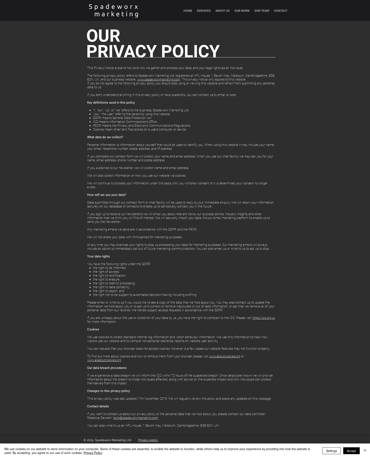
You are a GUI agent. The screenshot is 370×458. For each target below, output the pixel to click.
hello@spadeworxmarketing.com (135, 418)
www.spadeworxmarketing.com (158, 79)
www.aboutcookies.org (224, 356)
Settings (331, 451)
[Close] (364, 451)
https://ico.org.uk (263, 318)
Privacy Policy (93, 453)
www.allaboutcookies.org (104, 360)
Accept (351, 451)
